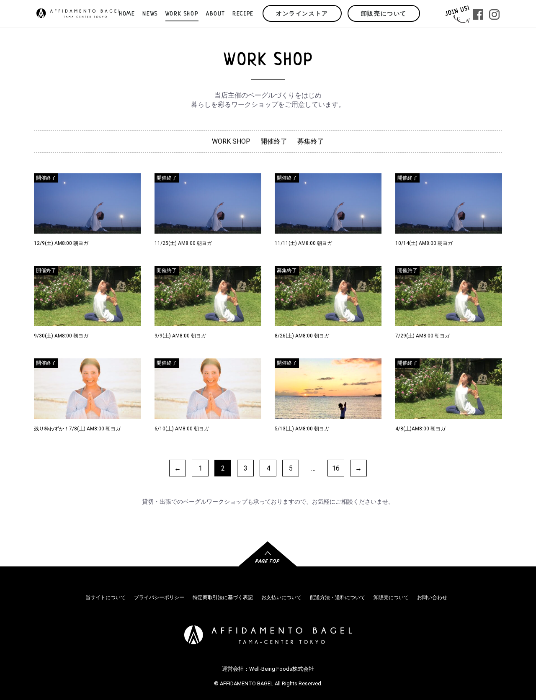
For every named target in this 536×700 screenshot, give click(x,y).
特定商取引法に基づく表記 (223, 597)
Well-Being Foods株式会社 (281, 669)
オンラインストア (302, 14)
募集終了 (310, 141)
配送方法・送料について (337, 597)
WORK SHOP (231, 141)
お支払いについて (281, 597)
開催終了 (273, 141)
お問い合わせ (432, 597)
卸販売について (384, 14)
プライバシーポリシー (159, 597)
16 (336, 468)
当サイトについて (105, 597)
